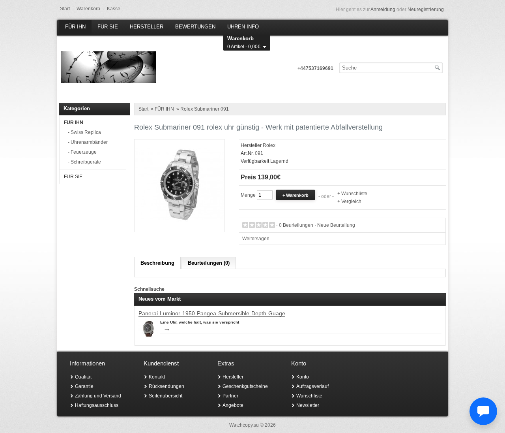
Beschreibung (157, 263)
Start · (67, 8)
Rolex (269, 145)
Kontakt (157, 377)
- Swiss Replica (84, 132)
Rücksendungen (166, 386)
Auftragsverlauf (312, 386)
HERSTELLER (146, 27)
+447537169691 (315, 68)
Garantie (84, 386)
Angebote (233, 405)
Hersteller (233, 377)
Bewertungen (195, 27)
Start (143, 109)
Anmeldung (382, 9)
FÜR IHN (75, 27)
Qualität (83, 377)
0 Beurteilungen (296, 225)
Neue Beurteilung (336, 225)
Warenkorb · (90, 8)
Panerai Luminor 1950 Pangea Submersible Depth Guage (211, 313)
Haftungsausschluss (96, 405)
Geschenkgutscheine (245, 386)
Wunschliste (309, 396)
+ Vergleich (349, 201)
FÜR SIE (107, 27)
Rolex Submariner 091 (204, 109)
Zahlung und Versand (98, 396)
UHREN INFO (243, 27)
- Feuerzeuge (82, 152)
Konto (302, 377)
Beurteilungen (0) (209, 263)
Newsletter (307, 405)
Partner (230, 396)
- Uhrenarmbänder (88, 142)
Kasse (113, 8)
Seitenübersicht (165, 396)
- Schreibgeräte (84, 162)
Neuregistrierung (426, 9)
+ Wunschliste (352, 193)
